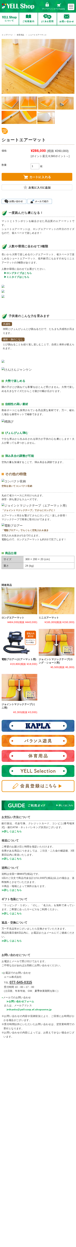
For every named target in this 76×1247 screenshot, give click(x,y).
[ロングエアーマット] (19, 600)
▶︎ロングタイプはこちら (18, 273)
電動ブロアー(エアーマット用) (19, 659)
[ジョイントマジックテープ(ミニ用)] (19, 687)
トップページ (7, 35)
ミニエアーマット (49, 617)
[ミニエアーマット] (56, 600)
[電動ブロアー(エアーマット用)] (19, 642)
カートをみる (59, 9)
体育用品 (20, 35)
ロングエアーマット (13, 617)
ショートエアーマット (37, 35)
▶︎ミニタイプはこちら (16, 276)
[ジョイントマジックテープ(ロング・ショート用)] (56, 642)
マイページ (47, 9)
